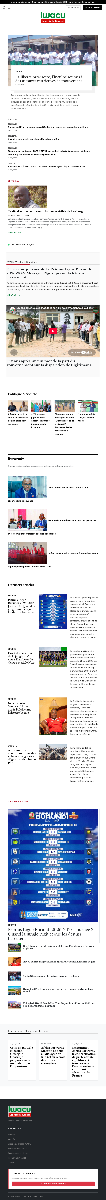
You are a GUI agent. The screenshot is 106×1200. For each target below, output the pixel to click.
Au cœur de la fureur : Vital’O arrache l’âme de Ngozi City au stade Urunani (46, 166)
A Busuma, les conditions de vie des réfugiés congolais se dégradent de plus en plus (22, 756)
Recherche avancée (17, 1158)
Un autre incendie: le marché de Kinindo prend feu (33, 139)
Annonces (73, 8)
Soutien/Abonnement (17, 1148)
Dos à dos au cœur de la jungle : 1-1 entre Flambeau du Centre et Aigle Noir (21, 658)
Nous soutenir (93, 8)
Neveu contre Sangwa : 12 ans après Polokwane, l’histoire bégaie (19, 708)
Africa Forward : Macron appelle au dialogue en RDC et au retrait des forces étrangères (53, 1055)
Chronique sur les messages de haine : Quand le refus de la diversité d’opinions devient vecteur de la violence (64, 424)
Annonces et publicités (18, 1153)
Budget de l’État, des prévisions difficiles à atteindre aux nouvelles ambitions (48, 127)
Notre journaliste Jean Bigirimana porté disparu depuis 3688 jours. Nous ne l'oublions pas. (53, 2)
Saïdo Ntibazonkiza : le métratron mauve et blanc (51, 976)
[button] (9, 6)
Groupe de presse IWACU (19, 1144)
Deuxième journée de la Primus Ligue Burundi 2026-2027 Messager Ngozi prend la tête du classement (48, 273)
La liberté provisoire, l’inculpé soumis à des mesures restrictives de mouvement (49, 79)
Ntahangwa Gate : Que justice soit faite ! (87, 417)
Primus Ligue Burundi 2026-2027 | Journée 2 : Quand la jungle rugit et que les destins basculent (21, 606)
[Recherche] (4, 6)
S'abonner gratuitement (53, 1184)
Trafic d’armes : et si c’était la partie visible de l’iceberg (45, 211)
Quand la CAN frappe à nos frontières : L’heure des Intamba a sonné (58, 990)
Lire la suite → (15, 232)
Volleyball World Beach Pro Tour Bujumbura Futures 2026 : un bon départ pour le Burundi (59, 1004)
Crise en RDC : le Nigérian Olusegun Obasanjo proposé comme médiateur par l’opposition (21, 1057)
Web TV (11, 1139)
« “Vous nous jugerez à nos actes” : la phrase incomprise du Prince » (40, 421)
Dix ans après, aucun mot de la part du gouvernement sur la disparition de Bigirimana (49, 363)
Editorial (11, 1134)
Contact (11, 1162)
